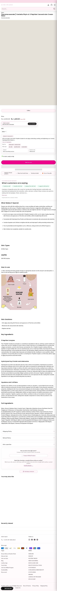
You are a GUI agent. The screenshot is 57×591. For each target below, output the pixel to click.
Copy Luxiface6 (32, 123)
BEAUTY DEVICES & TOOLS (35, 565)
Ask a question (7, 444)
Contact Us (17, 587)
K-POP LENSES (32, 572)
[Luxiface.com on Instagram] (29, 539)
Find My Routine (28, 465)
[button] (28, 166)
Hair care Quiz (4, 558)
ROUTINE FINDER (32, 558)
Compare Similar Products (29, 455)
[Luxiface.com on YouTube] (34, 539)
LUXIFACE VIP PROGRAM (34, 576)
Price (2, 116)
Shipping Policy (7, 431)
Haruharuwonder (5, 17)
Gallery (28, 110)
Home (2, 12)
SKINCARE (31, 553)
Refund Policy (7, 438)
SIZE (2, 128)
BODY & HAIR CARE (33, 563)
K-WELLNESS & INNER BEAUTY (36, 569)
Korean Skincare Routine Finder (8, 553)
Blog (2, 560)
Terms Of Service (27, 585)
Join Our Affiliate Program (7, 567)
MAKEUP (30, 556)
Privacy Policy (35, 585)
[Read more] (51, 5)
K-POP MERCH (32, 567)
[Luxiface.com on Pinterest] (37, 539)
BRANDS (30, 574)
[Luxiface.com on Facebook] (32, 539)
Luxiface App (4, 563)
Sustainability (4, 569)
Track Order (4, 565)
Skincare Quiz (4, 556)
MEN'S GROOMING (33, 560)
